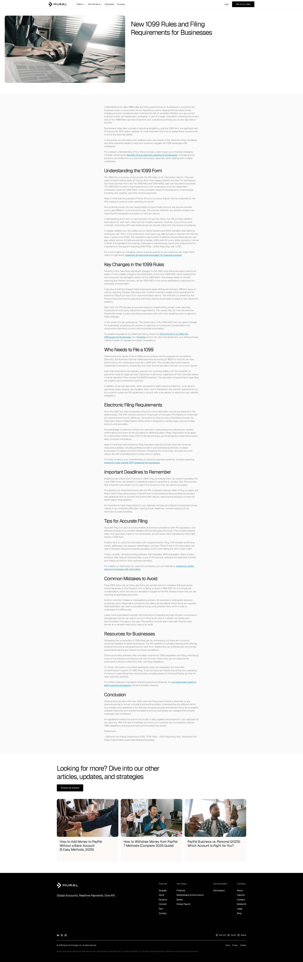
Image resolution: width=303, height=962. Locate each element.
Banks (180, 899)
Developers (219, 890)
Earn (161, 908)
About (240, 890)
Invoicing (140, 337)
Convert (163, 904)
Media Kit (241, 904)
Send (161, 894)
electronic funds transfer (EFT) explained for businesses (132, 462)
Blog (239, 913)
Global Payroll (183, 904)
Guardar (163, 890)
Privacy (235, 945)
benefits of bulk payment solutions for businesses (152, 155)
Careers (241, 894)
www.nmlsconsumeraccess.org (186, 951)
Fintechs (181, 890)
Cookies (243, 945)
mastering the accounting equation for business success (153, 255)
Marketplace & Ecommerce (190, 894)
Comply (163, 913)
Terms (227, 945)
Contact (241, 899)
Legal (239, 908)
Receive (163, 899)
